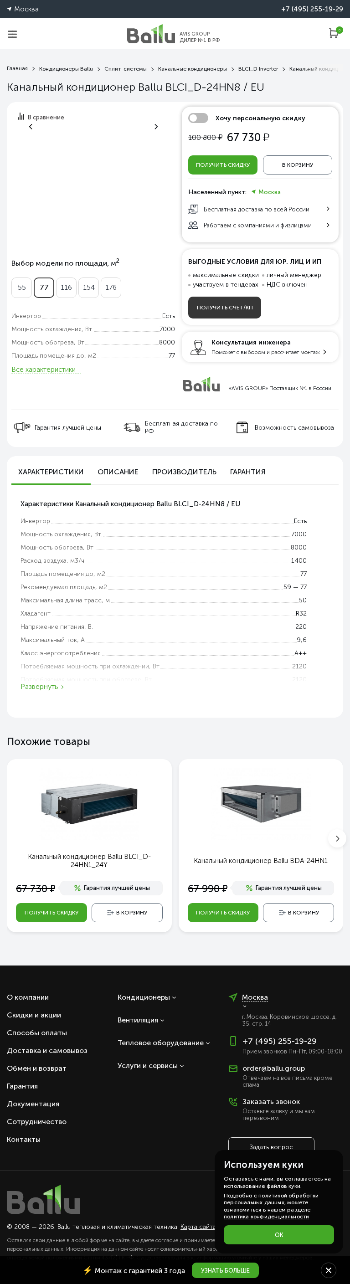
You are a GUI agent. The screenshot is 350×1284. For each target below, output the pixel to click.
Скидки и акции (34, 1015)
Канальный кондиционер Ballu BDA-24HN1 (261, 861)
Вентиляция (138, 1020)
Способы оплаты (37, 1032)
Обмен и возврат (37, 1068)
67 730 (36, 889)
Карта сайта (198, 1227)
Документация (33, 1103)
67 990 (208, 889)
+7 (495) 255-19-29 (312, 9)
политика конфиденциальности (266, 1216)
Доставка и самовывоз (47, 1050)
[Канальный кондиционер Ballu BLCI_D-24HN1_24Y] (89, 803)
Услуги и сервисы (148, 1065)
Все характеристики (43, 369)
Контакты (24, 1139)
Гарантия (22, 1086)
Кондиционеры (144, 997)
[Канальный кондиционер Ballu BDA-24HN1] (261, 803)
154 (89, 287)
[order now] (335, 36)
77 (44, 287)
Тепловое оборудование (161, 1042)
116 (66, 287)
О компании (28, 997)
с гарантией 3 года (133, 1270)
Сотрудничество (37, 1121)
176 (111, 287)
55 (22, 287)
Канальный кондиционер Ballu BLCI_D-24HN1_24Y (89, 861)
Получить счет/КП (225, 307)
